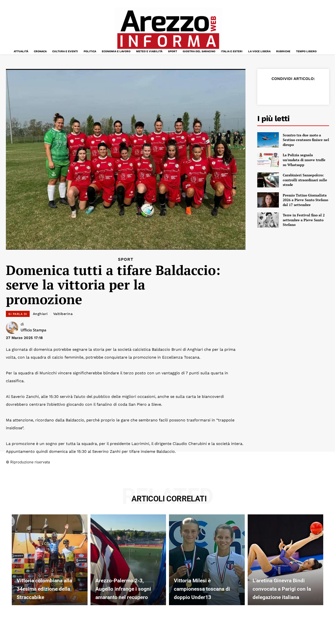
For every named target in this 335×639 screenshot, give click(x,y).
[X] (279, 91)
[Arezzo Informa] (168, 29)
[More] (325, 91)
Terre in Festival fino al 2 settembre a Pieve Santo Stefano (304, 220)
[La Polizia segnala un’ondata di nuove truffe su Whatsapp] (268, 160)
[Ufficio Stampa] (13, 328)
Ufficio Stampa (33, 329)
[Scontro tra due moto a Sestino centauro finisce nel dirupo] (268, 139)
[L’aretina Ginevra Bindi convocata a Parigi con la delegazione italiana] (285, 559)
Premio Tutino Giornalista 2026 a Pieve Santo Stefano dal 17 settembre (305, 200)
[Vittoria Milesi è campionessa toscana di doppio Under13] (207, 559)
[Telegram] (313, 91)
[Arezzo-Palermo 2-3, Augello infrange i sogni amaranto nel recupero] (128, 559)
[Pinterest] (291, 91)
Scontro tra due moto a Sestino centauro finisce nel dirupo (306, 140)
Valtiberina (63, 314)
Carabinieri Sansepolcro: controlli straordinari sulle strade (305, 180)
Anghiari (40, 314)
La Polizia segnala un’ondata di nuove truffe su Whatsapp (304, 160)
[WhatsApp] (302, 91)
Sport (125, 259)
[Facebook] (268, 91)
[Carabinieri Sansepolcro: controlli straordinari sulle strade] (268, 180)
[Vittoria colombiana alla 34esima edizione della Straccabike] (50, 559)
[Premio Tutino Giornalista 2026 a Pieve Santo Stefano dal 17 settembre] (268, 200)
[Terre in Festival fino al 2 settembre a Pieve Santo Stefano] (268, 220)
